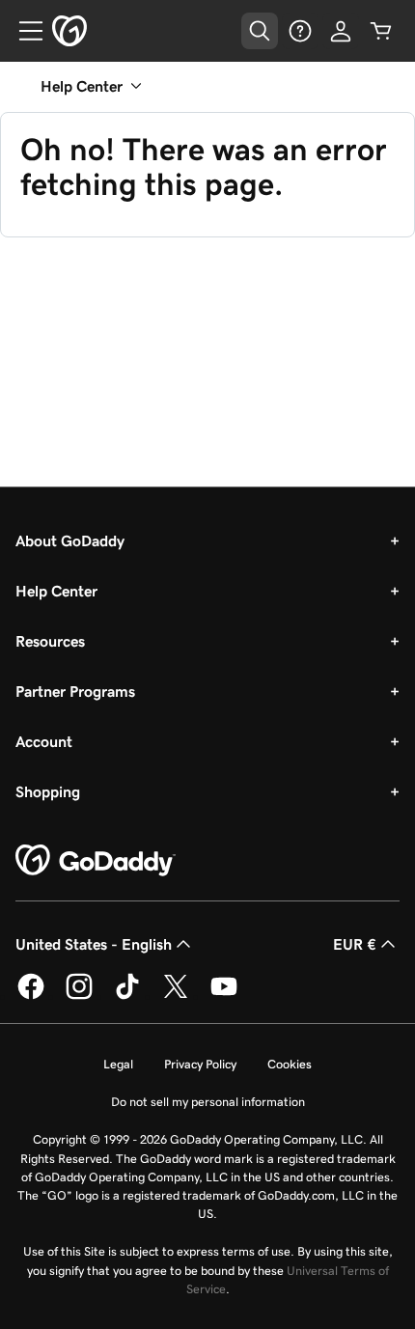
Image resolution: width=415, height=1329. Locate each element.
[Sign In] (340, 31)
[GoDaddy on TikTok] (127, 996)
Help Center (56, 590)
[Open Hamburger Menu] (23, 31)
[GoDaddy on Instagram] (79, 996)
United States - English (93, 944)
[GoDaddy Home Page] (95, 860)
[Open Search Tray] (259, 31)
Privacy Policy (200, 1064)
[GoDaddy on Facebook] (30, 996)
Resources (50, 641)
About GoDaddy (69, 540)
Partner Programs (75, 691)
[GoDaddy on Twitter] (175, 996)
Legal (118, 1064)
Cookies (289, 1064)
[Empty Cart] (381, 30)
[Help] (300, 31)
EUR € (354, 944)
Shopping (47, 791)
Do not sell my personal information (208, 1101)
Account (43, 741)
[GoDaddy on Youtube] (223, 996)
